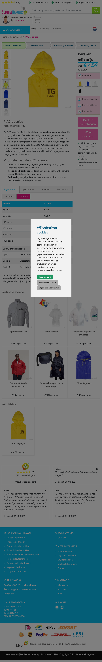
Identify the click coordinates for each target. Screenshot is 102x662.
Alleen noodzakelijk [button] (47, 282)
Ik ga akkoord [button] (45, 277)
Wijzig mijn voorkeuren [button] (49, 288)
